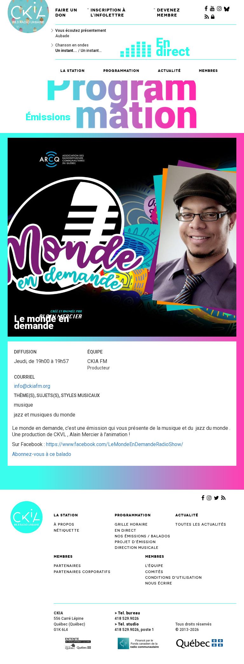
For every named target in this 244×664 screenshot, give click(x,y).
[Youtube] (212, 8)
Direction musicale (137, 548)
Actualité (169, 71)
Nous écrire (158, 583)
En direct (173, 47)
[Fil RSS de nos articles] (207, 17)
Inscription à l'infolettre (108, 12)
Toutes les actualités (200, 524)
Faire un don (66, 12)
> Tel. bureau (127, 613)
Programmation (133, 515)
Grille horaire (131, 524)
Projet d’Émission (135, 542)
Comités (154, 572)
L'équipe (154, 566)
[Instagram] (219, 8)
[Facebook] (206, 8)
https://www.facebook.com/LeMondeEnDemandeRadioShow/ (114, 444)
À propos (64, 524)
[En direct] (138, 47)
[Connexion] (212, 17)
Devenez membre (168, 12)
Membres (63, 556)
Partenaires (67, 566)
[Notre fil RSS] (223, 498)
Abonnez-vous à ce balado (41, 454)
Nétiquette (66, 530)
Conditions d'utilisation (173, 578)
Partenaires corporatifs (82, 572)
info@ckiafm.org (32, 386)
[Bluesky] (226, 8)
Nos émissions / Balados (142, 536)
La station (66, 515)
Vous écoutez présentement (80, 30)
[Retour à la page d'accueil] (26, 517)
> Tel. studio (127, 624)
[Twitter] (216, 498)
